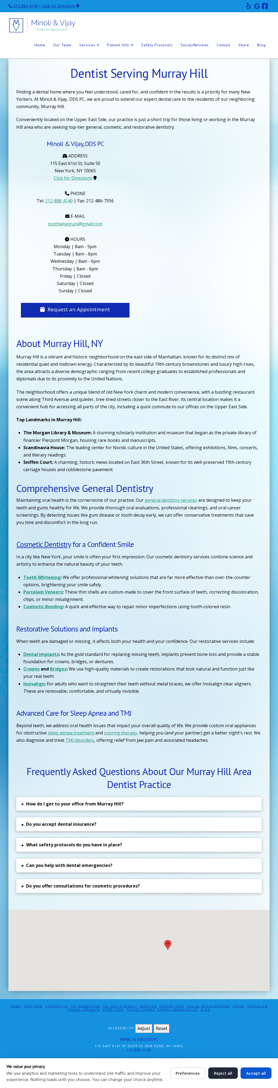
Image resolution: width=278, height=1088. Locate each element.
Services (148, 1006)
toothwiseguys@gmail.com (75, 224)
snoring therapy (120, 733)
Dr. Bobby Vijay (85, 1006)
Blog (205, 1010)
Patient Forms (141, 1010)
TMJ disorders (79, 740)
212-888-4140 (25, 5)
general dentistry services (171, 500)
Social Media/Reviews (208, 1006)
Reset (161, 1028)
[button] (139, 804)
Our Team (33, 1006)
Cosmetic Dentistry (43, 544)
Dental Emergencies (177, 1010)
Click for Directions (58, 5)
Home (15, 1006)
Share (238, 1006)
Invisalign (257, 1006)
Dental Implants (84, 1010)
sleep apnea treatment (71, 733)
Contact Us (56, 1006)
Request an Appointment (79, 309)
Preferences (188, 1073)
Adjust (143, 1028)
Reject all (223, 1073)
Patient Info (172, 1006)
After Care (113, 1010)
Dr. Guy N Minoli (120, 1006)
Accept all (256, 1073)
